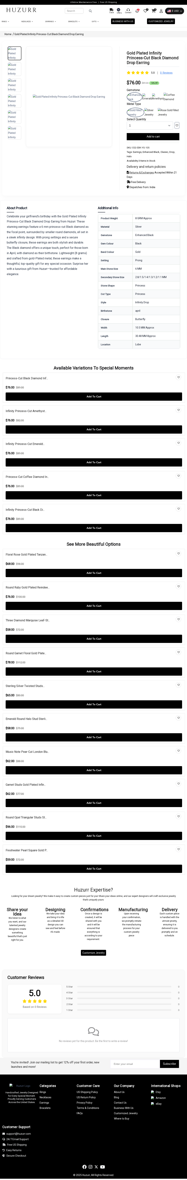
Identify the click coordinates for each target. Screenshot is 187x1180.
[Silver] (151, 114)
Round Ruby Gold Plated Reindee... (27, 587)
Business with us (122, 21)
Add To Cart (94, 396)
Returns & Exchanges (141, 172)
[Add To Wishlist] (177, 125)
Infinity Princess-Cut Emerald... (25, 444)
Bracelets (73, 21)
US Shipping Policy (87, 1092)
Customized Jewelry (160, 21)
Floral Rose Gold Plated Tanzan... (26, 554)
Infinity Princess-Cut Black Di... (25, 509)
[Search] (94, 11)
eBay (159, 1103)
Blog (116, 1097)
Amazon (161, 1097)
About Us (119, 1092)
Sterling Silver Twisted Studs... (25, 686)
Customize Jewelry (93, 952)
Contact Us (120, 1102)
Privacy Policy (84, 1102)
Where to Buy (121, 1118)
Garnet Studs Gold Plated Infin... (26, 784)
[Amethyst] (158, 98)
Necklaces (26, 21)
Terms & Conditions (88, 1108)
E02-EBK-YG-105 (140, 147)
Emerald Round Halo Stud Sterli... (26, 719)
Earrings (49, 21)
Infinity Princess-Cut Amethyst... (26, 411)
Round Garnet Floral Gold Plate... (26, 653)
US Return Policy (86, 1097)
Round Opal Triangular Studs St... (26, 817)
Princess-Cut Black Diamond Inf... (27, 378)
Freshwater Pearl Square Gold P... (27, 850)
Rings (4, 21)
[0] (145, 11)
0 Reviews (166, 72)
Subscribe (169, 1063)
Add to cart (153, 136)
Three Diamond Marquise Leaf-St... (28, 620)
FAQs (80, 1113)
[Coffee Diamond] (171, 99)
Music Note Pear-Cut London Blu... (27, 752)
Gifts (94, 21)
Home (8, 34)
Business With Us (123, 1108)
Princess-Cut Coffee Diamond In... (27, 477)
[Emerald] (147, 98)
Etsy (158, 1092)
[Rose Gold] (168, 114)
